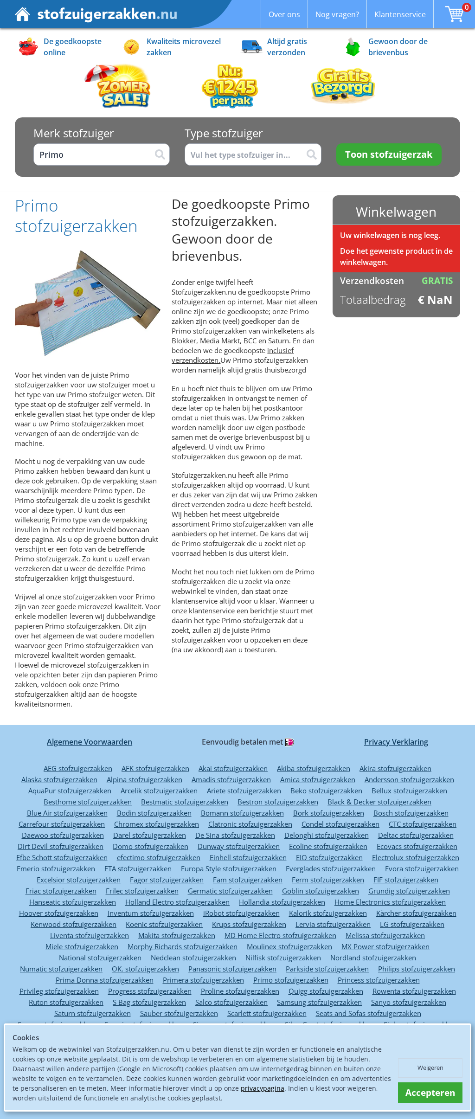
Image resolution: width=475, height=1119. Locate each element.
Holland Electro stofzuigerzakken (177, 902)
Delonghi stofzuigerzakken (326, 835)
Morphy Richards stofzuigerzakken (183, 946)
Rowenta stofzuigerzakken (414, 991)
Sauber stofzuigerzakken (179, 1013)
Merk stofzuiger (73, 133)
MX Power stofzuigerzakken (385, 946)
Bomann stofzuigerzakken (242, 812)
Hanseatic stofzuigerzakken (72, 902)
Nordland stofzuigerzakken (373, 957)
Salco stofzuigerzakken (231, 1002)
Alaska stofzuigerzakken (59, 779)
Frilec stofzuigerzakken (142, 890)
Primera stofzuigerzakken (203, 979)
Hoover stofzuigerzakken (58, 913)
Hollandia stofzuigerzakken (282, 902)
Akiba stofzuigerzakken (313, 768)
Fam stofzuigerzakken (247, 879)
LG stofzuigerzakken (412, 924)
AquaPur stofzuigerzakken (69, 790)
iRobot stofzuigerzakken (241, 913)
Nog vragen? (337, 14)
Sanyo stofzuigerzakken (408, 1002)
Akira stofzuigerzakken (395, 768)
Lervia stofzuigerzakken (333, 924)
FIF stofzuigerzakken (405, 879)
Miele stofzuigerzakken (81, 946)
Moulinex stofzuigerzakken (289, 946)
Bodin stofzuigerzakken (154, 812)
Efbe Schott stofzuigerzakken (62, 857)
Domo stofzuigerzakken (150, 846)
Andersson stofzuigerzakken (409, 779)
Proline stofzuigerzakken (240, 991)
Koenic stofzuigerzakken (164, 924)
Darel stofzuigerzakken (149, 835)
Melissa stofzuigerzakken (385, 935)
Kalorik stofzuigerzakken (328, 913)
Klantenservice (400, 14)
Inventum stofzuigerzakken (151, 913)
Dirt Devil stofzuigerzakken (60, 846)
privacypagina (262, 1088)
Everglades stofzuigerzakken (331, 868)
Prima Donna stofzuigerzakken (105, 979)
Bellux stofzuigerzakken (409, 790)
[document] (237, 1067)
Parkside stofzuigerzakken (327, 968)
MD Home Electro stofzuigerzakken (280, 935)
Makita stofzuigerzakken (176, 935)
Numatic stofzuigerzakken (61, 968)
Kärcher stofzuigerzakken (416, 913)
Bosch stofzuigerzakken (411, 812)
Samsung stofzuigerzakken (319, 1002)
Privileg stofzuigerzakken (59, 991)
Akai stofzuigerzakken (233, 768)
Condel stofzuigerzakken (340, 824)
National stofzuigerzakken (100, 957)
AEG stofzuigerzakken (78, 768)
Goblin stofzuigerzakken (320, 890)
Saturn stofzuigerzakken (92, 1013)
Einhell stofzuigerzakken (248, 857)
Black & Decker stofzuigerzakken (379, 801)
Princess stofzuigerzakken (379, 979)
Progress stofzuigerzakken (150, 991)
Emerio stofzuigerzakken (56, 868)
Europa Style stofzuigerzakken (228, 868)
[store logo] (96, 14)
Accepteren (430, 1093)
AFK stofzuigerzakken (155, 768)
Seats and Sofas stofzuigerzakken (368, 1013)
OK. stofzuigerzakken (145, 968)
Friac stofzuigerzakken (61, 890)
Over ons (284, 14)
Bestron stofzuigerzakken (278, 801)
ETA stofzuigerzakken (138, 868)
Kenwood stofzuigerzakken (73, 924)
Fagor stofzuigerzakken (167, 879)
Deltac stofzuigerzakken (416, 835)
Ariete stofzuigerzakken (244, 790)
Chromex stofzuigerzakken (156, 824)
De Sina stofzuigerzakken (235, 835)
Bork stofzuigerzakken (328, 812)
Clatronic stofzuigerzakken (250, 824)
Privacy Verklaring (396, 742)
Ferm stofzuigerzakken (328, 879)
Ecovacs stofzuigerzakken (417, 846)
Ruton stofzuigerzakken (66, 1002)
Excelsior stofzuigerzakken (79, 879)
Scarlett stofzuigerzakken (267, 1013)
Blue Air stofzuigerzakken (67, 812)
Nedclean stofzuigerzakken (193, 957)
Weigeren (430, 1067)
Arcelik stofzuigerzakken (159, 790)
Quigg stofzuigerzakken (326, 991)
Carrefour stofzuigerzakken (62, 824)
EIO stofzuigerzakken (329, 857)
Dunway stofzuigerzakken (239, 846)
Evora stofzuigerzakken (422, 868)
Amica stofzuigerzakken (317, 779)
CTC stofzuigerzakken (422, 824)
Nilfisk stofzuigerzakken (283, 957)
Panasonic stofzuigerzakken (232, 968)
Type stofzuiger (224, 133)
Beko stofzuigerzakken (326, 790)
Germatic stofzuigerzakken (230, 890)
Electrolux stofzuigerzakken (415, 857)
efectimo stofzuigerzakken (158, 857)
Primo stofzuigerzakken (290, 979)
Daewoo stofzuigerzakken (63, 835)
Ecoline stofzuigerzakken (328, 846)
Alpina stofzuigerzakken (144, 779)
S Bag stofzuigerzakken (149, 1002)
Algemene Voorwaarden (89, 742)
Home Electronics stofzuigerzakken (390, 902)
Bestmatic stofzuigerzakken (184, 801)
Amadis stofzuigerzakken (231, 779)
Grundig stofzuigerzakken (409, 890)
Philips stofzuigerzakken (416, 968)
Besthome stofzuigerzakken (88, 801)
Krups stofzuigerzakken (249, 924)
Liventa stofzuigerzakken (89, 935)
